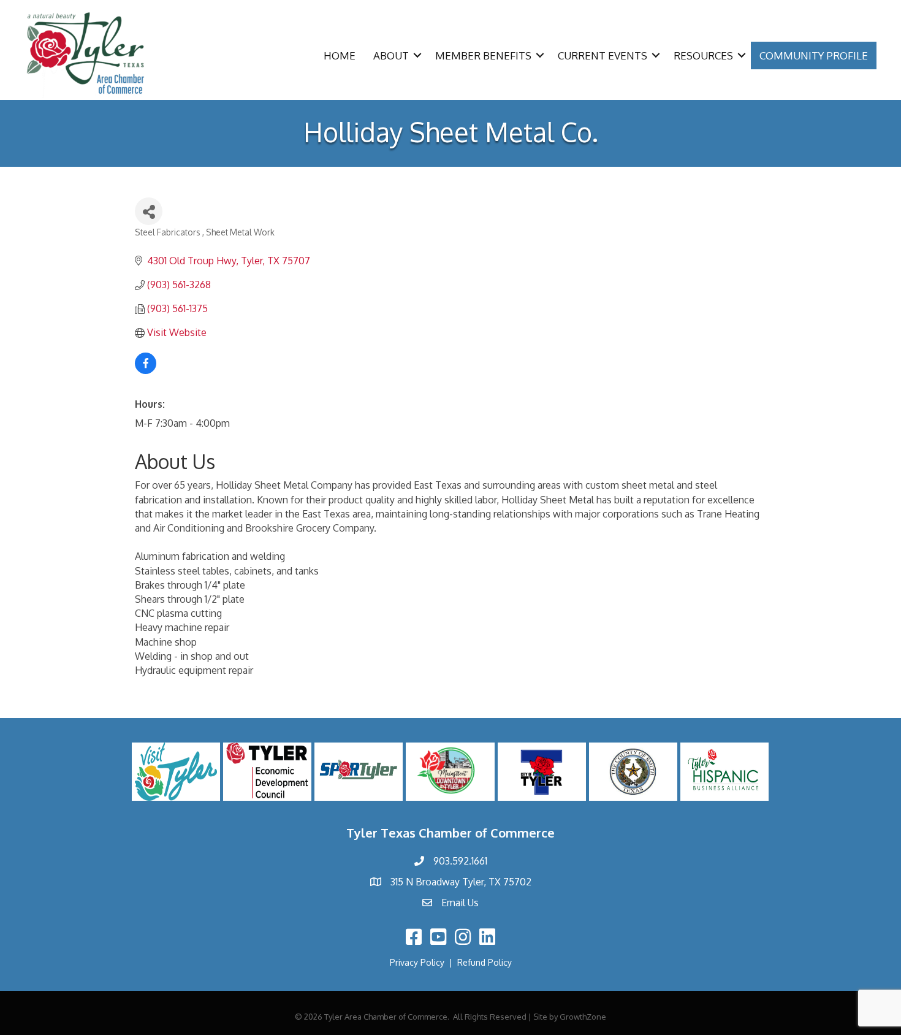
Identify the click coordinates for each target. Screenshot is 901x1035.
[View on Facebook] (145, 370)
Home (339, 55)
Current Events (602, 55)
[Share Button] (148, 211)
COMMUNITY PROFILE (813, 55)
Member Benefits (483, 55)
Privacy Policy (417, 962)
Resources (703, 55)
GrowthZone (583, 1017)
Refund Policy (484, 962)
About (391, 55)
